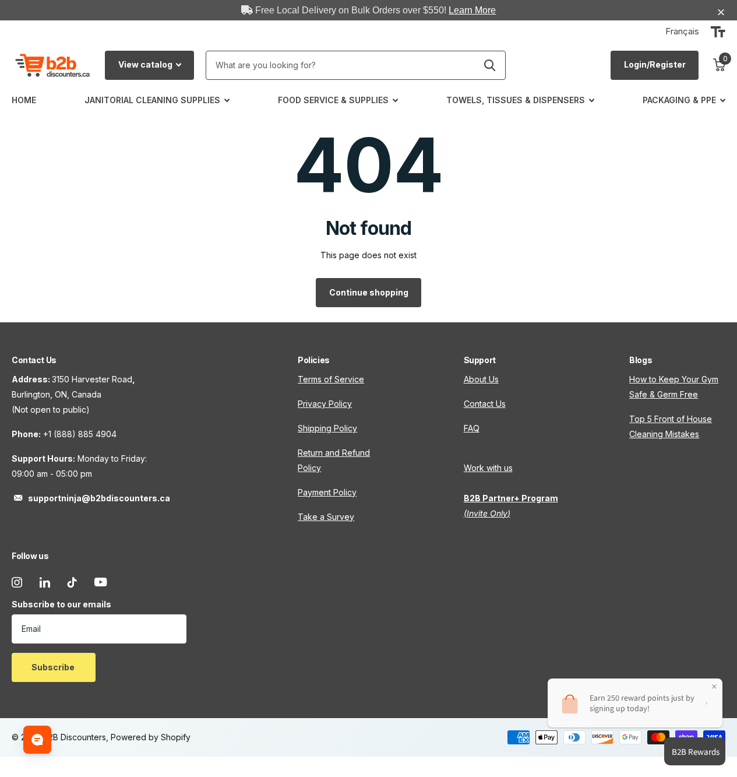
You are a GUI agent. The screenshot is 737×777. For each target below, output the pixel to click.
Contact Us (485, 404)
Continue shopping (368, 292)
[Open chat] (37, 740)
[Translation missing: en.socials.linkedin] (45, 582)
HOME (24, 100)
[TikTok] (72, 582)
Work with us (488, 468)
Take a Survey (326, 517)
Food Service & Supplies (333, 100)
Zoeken (490, 65)
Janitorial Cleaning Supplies (152, 100)
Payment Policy (327, 492)
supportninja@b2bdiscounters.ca (99, 498)
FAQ (471, 428)
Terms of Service (331, 379)
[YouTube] (100, 582)
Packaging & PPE (679, 100)
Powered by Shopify (151, 737)
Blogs (640, 360)
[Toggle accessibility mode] (718, 32)
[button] (722, 12)
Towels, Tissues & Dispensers (515, 100)
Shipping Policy (327, 428)
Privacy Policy (325, 404)
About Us (481, 379)
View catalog (146, 64)
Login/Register (655, 64)
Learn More (472, 10)
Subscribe (53, 667)
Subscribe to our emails (61, 604)
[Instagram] (17, 582)
